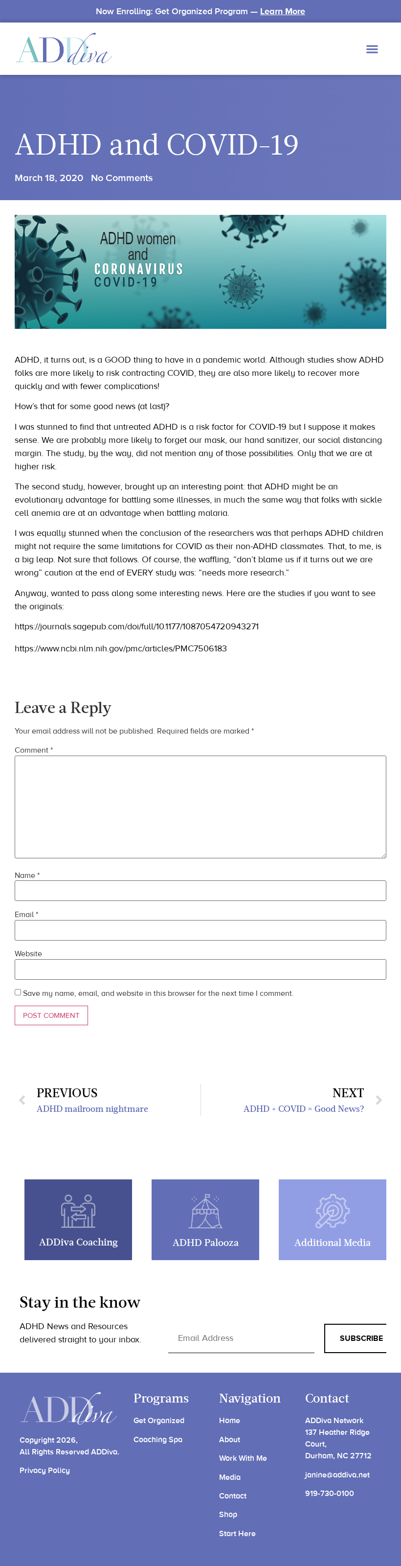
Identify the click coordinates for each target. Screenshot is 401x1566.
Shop (228, 1515)
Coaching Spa (158, 1440)
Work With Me (243, 1458)
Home (229, 1421)
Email (26, 915)
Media (230, 1477)
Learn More (282, 11)
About (229, 1440)
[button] (371, 48)
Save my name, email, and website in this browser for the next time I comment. (158, 993)
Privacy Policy (45, 1470)
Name (27, 875)
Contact (232, 1496)
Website (28, 954)
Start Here (237, 1534)
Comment (34, 750)
